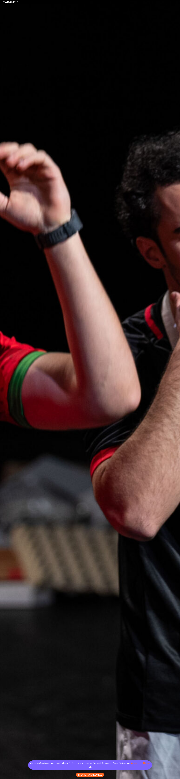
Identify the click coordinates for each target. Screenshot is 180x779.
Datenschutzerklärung (140, 763)
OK (90, 767)
